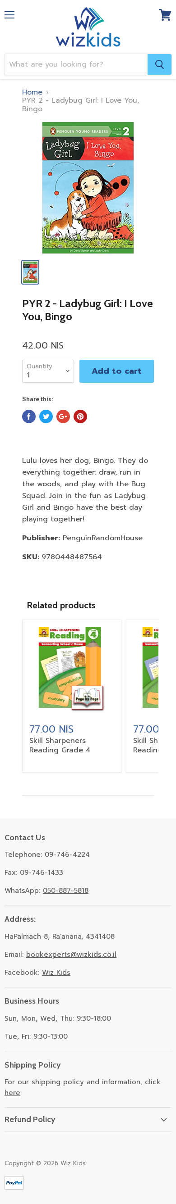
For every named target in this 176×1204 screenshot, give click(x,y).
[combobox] (76, 64)
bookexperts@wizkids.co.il (71, 955)
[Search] (159, 64)
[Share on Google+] (63, 416)
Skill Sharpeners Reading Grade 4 (60, 745)
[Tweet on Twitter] (46, 416)
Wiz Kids (56, 973)
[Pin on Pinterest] (80, 416)
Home (32, 92)
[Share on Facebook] (29, 416)
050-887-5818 (65, 891)
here (12, 1093)
